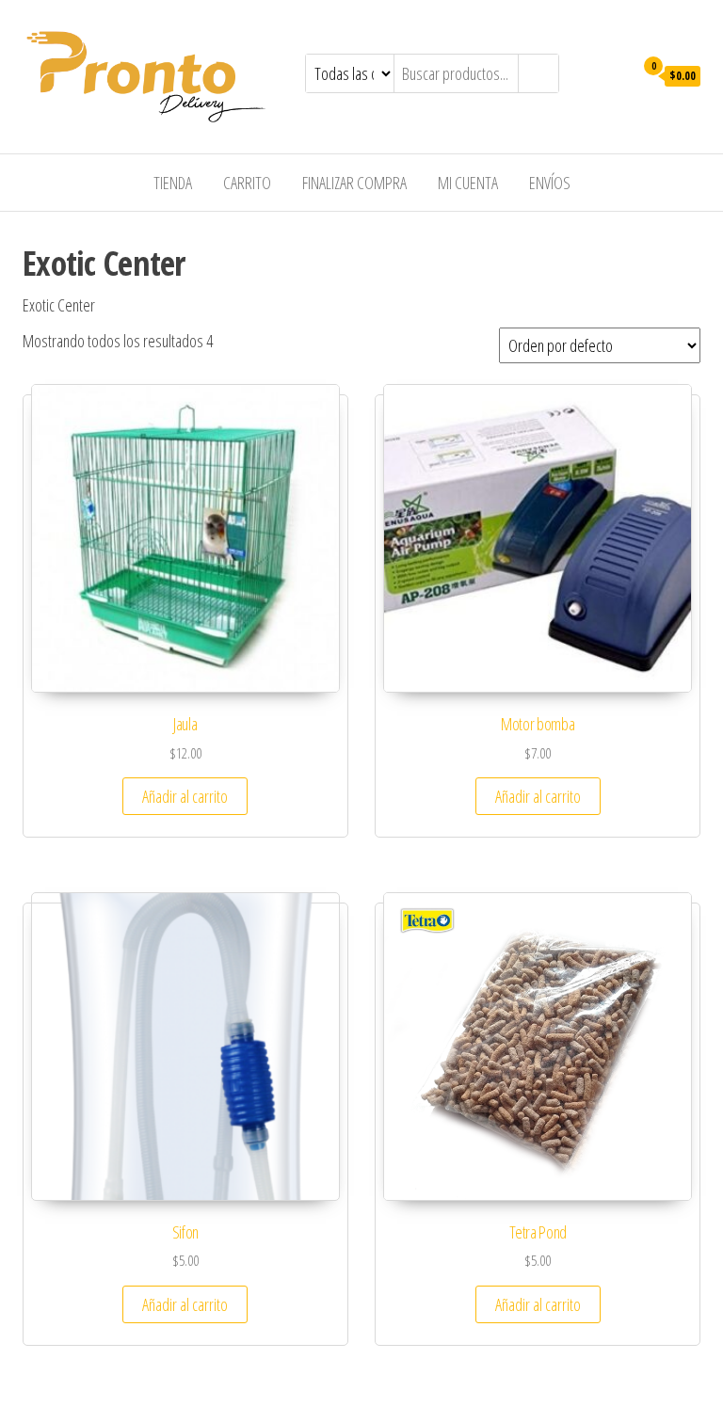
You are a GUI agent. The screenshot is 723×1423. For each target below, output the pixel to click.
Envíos (549, 182)
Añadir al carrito (185, 796)
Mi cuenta (468, 182)
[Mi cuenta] (614, 74)
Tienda (172, 182)
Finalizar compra (354, 182)
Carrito (247, 182)
